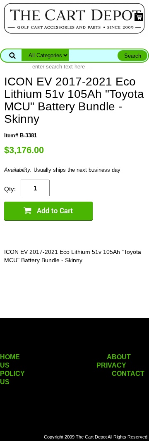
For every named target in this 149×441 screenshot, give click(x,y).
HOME (10, 357)
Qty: (10, 188)
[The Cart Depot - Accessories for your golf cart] (74, 18)
